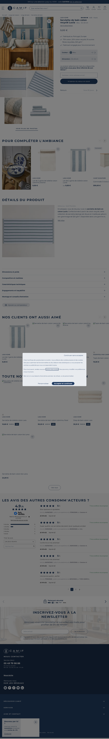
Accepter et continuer (63, 384)
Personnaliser (43, 384)
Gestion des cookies (52, 369)
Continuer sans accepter (73, 355)
